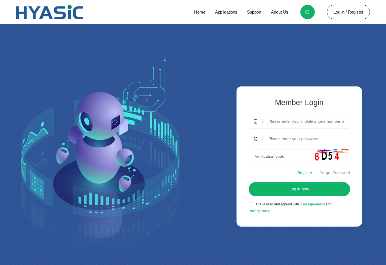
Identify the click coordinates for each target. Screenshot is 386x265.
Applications (226, 12)
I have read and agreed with (277, 204)
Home (199, 12)
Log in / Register (348, 12)
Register (304, 173)
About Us (279, 12)
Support (254, 12)
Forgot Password (335, 173)
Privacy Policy (259, 211)
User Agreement (312, 204)
